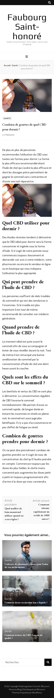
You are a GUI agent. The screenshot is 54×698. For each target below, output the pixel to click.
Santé (7, 118)
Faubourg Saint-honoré (27, 26)
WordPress (37, 692)
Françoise (10, 134)
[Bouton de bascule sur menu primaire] (27, 56)
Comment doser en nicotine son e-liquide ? (25, 602)
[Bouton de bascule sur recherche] (49, 2)
